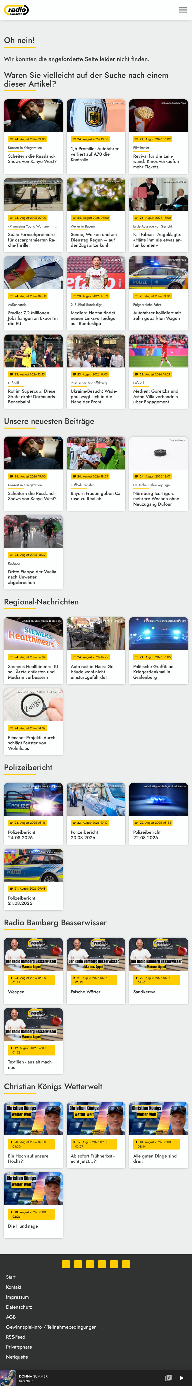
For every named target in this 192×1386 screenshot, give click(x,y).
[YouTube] (102, 1264)
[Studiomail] (114, 1264)
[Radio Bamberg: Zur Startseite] (90, 10)
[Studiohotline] (126, 1264)
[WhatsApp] (66, 1264)
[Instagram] (90, 1264)
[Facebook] (78, 1264)
